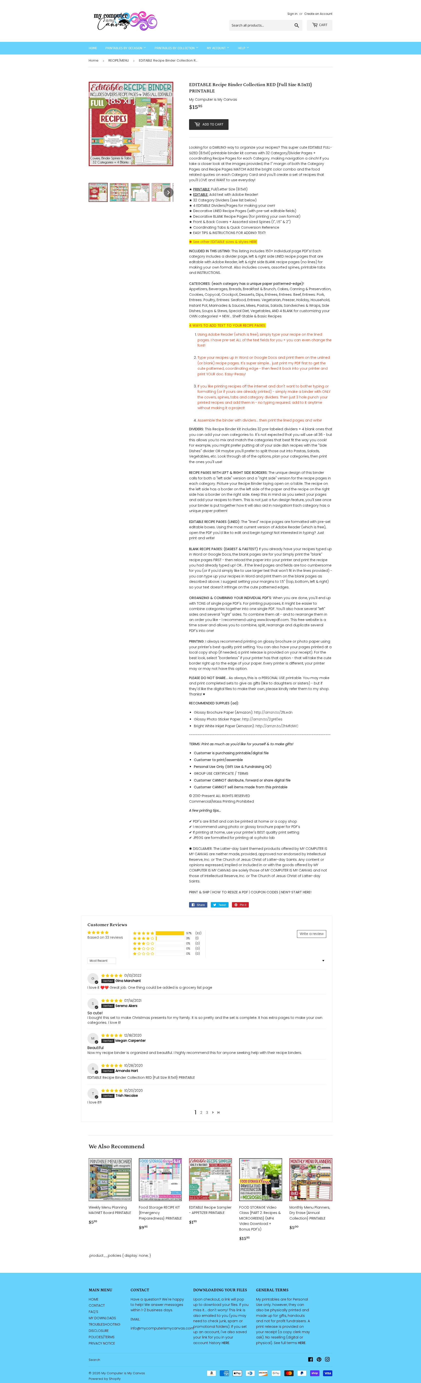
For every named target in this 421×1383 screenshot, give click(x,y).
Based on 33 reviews (105, 937)
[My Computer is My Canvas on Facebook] (310, 1360)
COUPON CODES (264, 892)
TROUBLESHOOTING (104, 1324)
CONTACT (97, 1305)
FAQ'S (93, 1311)
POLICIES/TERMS (102, 1337)
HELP (242, 48)
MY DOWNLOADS (102, 1318)
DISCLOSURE (99, 1330)
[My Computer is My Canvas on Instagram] (327, 1360)
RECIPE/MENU (118, 60)
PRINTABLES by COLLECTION (175, 48)
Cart (323, 24)
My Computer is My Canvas (123, 1373)
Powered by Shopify (105, 1378)
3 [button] (207, 1112)
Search (94, 1359)
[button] (143, 933)
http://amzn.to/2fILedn (273, 712)
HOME (93, 1299)
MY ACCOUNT (217, 48)
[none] (98, 192)
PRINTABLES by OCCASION (124, 48)
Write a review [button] (312, 933)
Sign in (292, 14)
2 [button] (201, 1112)
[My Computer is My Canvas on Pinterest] (319, 1360)
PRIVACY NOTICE (102, 1343)
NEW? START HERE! (296, 892)
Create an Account (318, 14)
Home (93, 48)
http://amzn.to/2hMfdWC (277, 726)
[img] (112, 975)
